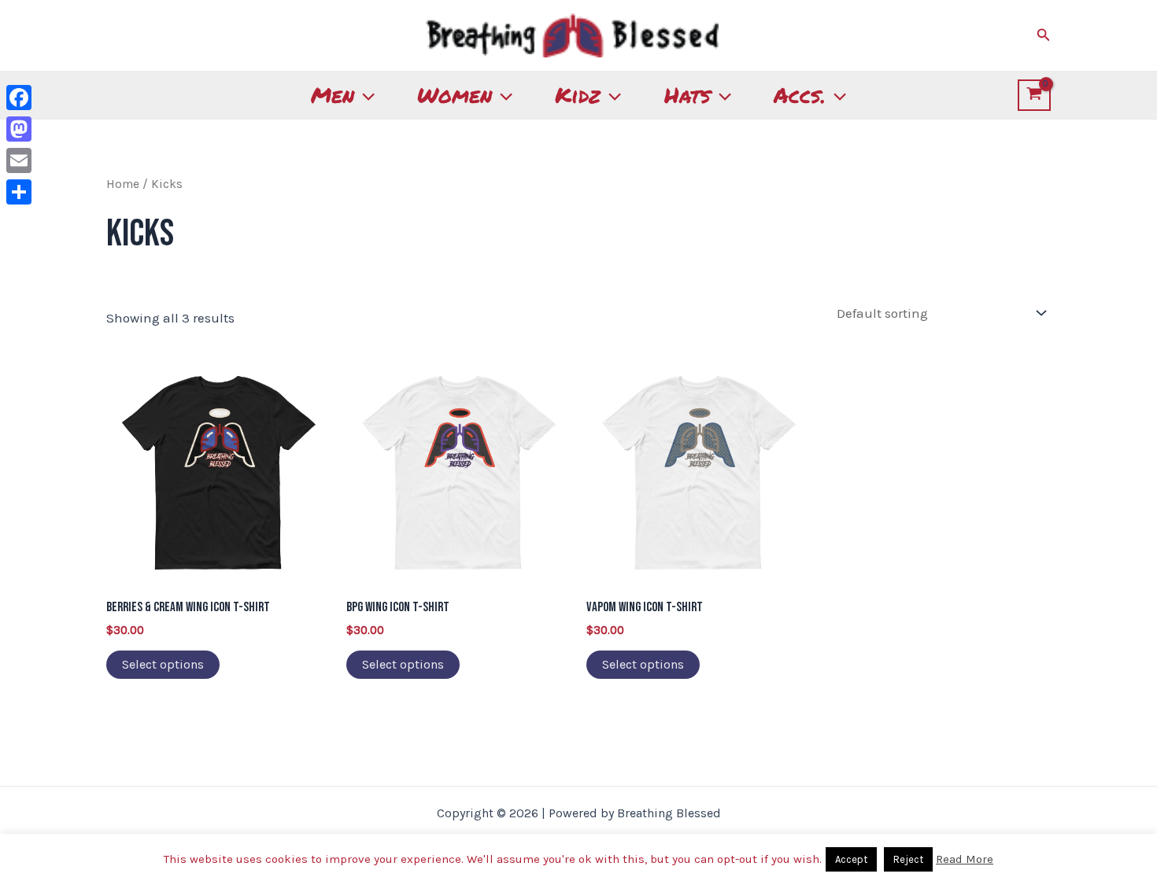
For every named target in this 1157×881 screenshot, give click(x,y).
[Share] (19, 192)
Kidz (578, 94)
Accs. (800, 94)
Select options (163, 664)
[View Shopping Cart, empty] (1034, 95)
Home (122, 184)
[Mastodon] (19, 129)
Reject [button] (908, 859)
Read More (964, 859)
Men (332, 94)
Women (454, 94)
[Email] (19, 160)
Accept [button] (851, 859)
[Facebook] (19, 97)
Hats (687, 94)
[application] (364, 95)
